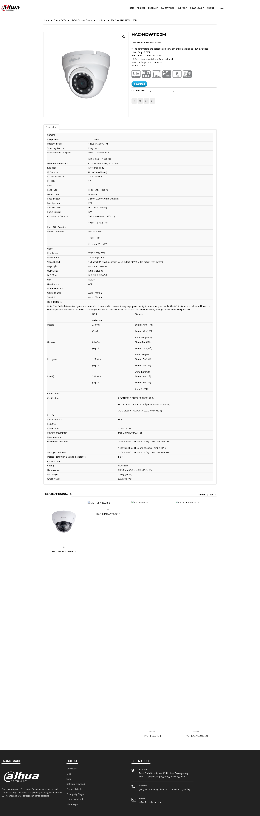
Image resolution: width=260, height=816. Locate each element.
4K (64, 547)
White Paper (72, 804)
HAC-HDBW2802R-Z (108, 514)
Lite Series (101, 20)
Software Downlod (76, 784)
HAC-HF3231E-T (152, 735)
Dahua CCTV (60, 20)
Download (139, 84)
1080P (152, 731)
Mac (69, 773)
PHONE (143, 785)
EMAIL (142, 798)
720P (113, 20)
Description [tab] (51, 127)
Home (46, 20)
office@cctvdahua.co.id (150, 802)
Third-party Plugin (75, 794)
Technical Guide (74, 789)
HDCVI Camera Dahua (81, 20)
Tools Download (75, 799)
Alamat (144, 769)
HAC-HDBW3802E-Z (64, 551)
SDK (69, 778)
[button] (123, 37)
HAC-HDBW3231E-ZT (196, 735)
